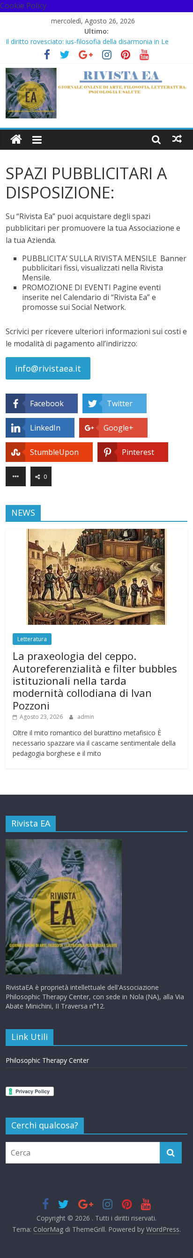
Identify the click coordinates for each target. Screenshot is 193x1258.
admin (85, 717)
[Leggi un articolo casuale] (177, 139)
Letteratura (32, 639)
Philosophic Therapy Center (47, 1060)
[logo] (64, 843)
